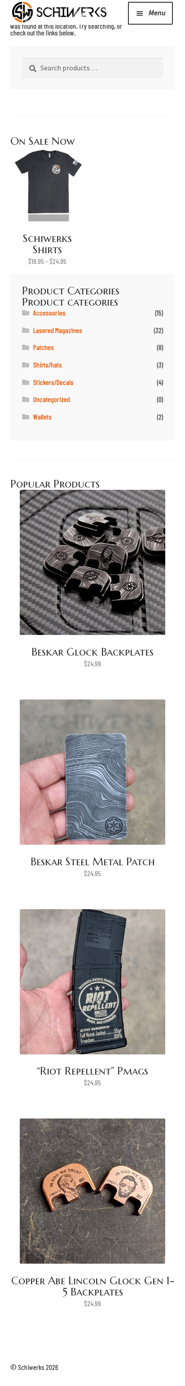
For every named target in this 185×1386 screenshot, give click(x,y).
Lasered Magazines (57, 330)
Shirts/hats (47, 364)
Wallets (42, 416)
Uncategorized (51, 399)
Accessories (49, 312)
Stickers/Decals (53, 382)
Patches (43, 347)
